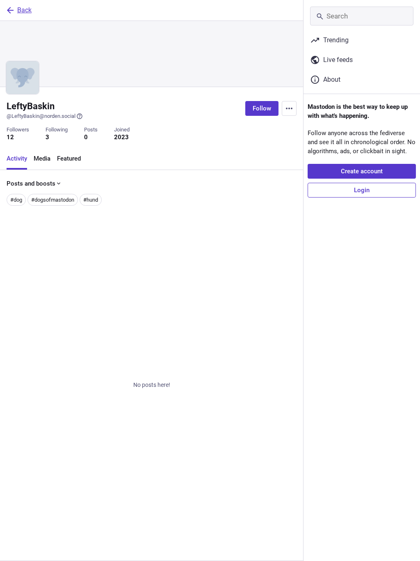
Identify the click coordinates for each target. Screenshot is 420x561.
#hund (90, 200)
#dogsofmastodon (52, 200)
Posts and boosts (31, 183)
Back (24, 10)
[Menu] (289, 108)
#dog (16, 200)
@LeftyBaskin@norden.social (41, 116)
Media (42, 158)
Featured (69, 158)
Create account (362, 171)
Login (362, 190)
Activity (17, 158)
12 (10, 137)
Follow (262, 108)
